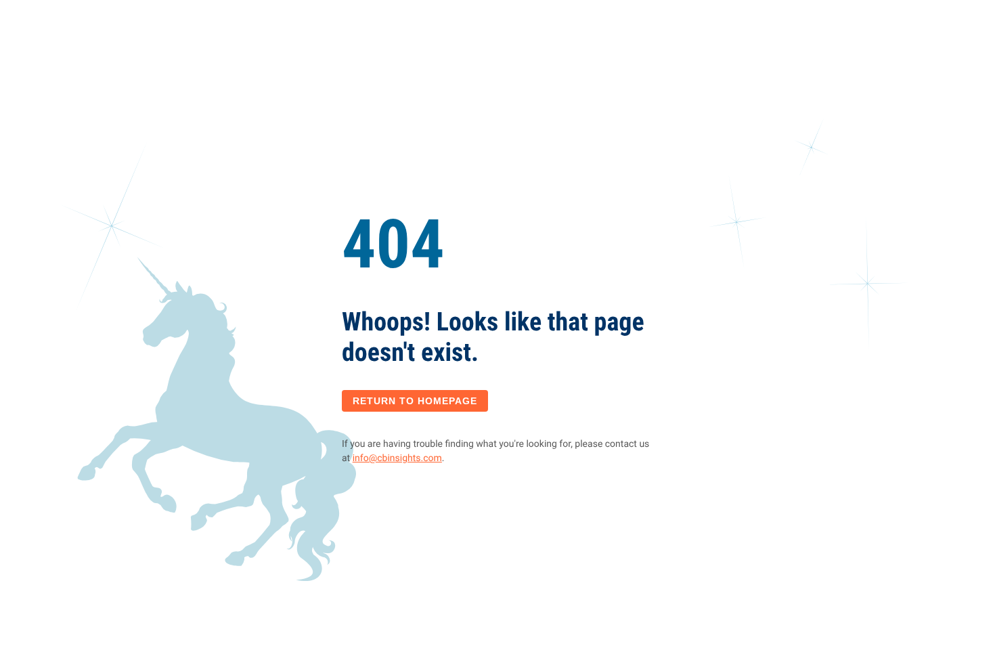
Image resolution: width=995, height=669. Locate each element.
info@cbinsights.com (397, 458)
